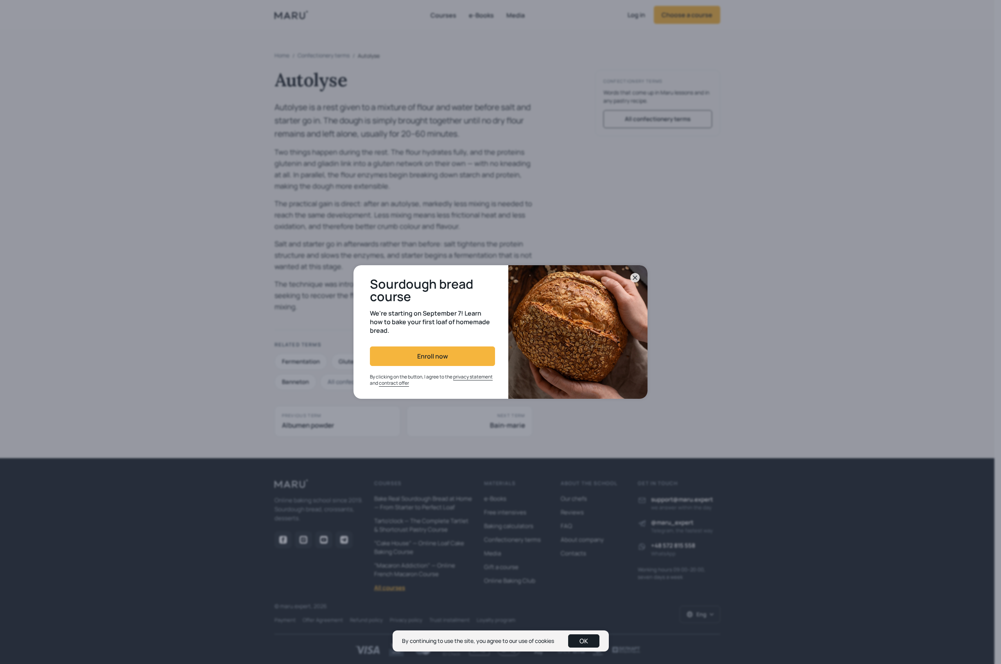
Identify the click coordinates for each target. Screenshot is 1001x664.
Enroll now (432, 356)
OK (583, 641)
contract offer (394, 383)
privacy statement (473, 376)
